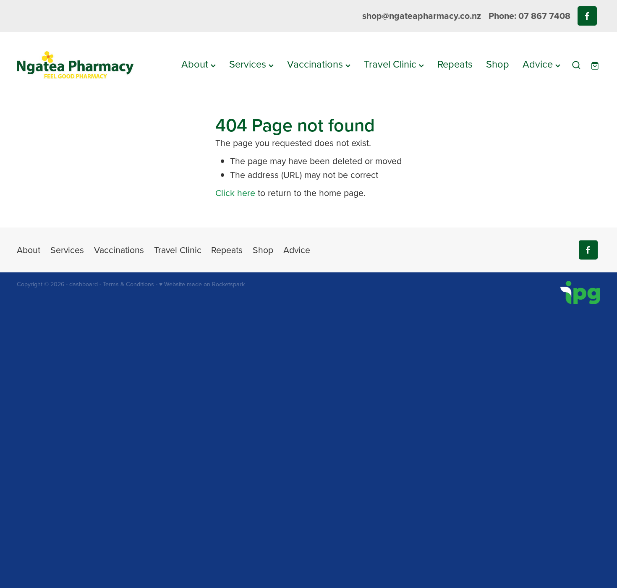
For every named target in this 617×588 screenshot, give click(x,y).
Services (249, 64)
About (196, 64)
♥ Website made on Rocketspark (202, 284)
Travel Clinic (391, 64)
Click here (235, 192)
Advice (539, 64)
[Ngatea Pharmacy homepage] (75, 65)
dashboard (83, 284)
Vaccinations (316, 64)
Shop (497, 64)
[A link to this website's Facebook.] (587, 15)
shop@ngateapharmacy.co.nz (421, 15)
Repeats (455, 64)
